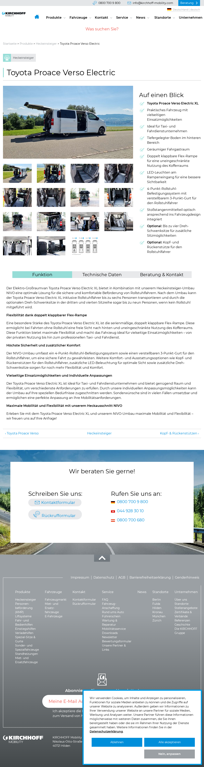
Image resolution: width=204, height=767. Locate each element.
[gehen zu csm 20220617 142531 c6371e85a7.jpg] (51, 197)
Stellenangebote (186, 608)
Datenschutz (103, 577)
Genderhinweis (187, 577)
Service (122, 17)
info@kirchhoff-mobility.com (153, 3)
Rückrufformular (59, 515)
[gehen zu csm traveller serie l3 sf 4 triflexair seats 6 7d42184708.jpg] (51, 221)
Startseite (10, 43)
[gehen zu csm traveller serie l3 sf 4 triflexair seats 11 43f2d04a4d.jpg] (118, 197)
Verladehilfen (24, 633)
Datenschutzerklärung (106, 731)
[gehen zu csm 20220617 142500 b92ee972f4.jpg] (118, 173)
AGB (121, 577)
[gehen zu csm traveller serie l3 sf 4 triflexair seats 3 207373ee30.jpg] (85, 197)
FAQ (105, 599)
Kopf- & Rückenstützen (178, 433)
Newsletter (109, 637)
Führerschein (111, 616)
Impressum (80, 577)
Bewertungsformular (116, 641)
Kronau (157, 612)
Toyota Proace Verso (23, 433)
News (140, 17)
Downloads (110, 633)
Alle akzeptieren (170, 742)
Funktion (42, 274)
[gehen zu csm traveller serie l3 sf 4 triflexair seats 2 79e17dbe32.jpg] (85, 221)
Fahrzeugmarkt (56, 599)
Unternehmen (190, 17)
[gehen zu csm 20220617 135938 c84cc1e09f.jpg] (51, 173)
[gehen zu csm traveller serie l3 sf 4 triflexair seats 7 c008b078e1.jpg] (118, 221)
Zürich (156, 620)
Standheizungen (26, 654)
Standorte (162, 17)
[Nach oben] (102, 558)
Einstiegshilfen (25, 629)
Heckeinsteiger (46, 43)
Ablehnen (117, 742)
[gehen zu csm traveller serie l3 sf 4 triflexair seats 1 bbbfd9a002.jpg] (51, 245)
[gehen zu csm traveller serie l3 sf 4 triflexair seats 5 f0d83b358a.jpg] (17, 221)
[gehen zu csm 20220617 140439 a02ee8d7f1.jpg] (17, 197)
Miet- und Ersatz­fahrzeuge (52, 608)
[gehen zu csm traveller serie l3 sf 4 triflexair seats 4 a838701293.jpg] (17, 245)
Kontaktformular (58, 502)
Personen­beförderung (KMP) (24, 608)
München (158, 616)
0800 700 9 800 (109, 3)
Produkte (54, 17)
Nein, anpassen (169, 754)
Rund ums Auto (113, 612)
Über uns (181, 599)
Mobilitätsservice (114, 629)
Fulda (156, 604)
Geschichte (182, 624)
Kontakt (101, 17)
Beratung (187, 3)
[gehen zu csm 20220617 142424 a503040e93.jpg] (85, 173)
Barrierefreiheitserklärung (150, 577)
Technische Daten (102, 274)
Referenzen (182, 620)
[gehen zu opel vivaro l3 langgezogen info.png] (85, 245)
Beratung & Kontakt (161, 274)
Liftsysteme (23, 616)
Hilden (156, 608)
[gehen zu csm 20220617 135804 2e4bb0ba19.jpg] (68, 122)
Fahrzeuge (78, 17)
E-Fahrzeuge (53, 616)
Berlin (156, 599)
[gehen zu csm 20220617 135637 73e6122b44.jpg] (17, 173)
